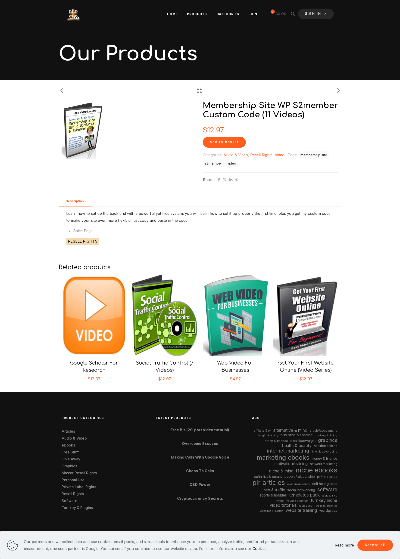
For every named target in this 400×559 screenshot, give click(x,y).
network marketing (323, 464)
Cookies (259, 548)
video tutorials (283, 505)
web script (306, 505)
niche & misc (281, 470)
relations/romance (298, 484)
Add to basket (224, 142)
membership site (313, 155)
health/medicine (325, 446)
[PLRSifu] (73, 14)
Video (279, 155)
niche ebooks (316, 470)
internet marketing (288, 451)
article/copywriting (323, 430)
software (327, 489)
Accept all (375, 545)
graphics (327, 440)
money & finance (324, 458)
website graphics (326, 505)
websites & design (271, 510)
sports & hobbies (273, 495)
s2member (213, 163)
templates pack (304, 495)
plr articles (269, 483)
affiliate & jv (262, 430)
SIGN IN (313, 14)
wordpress (328, 510)
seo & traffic (274, 489)
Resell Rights (261, 155)
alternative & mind (290, 430)
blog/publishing (268, 435)
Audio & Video (235, 155)
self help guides (324, 484)
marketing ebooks (283, 457)
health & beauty (297, 445)
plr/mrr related (327, 476)
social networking (301, 490)
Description (75, 201)
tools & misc (329, 495)
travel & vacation (297, 501)
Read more (344, 545)
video (231, 163)
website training (301, 510)
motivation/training (291, 463)
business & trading (296, 435)
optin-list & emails (268, 477)
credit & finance (276, 441)
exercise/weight (303, 441)
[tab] (75, 201)
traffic (280, 501)
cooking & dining (326, 435)
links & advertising (324, 451)
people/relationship (299, 477)
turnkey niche (324, 500)
